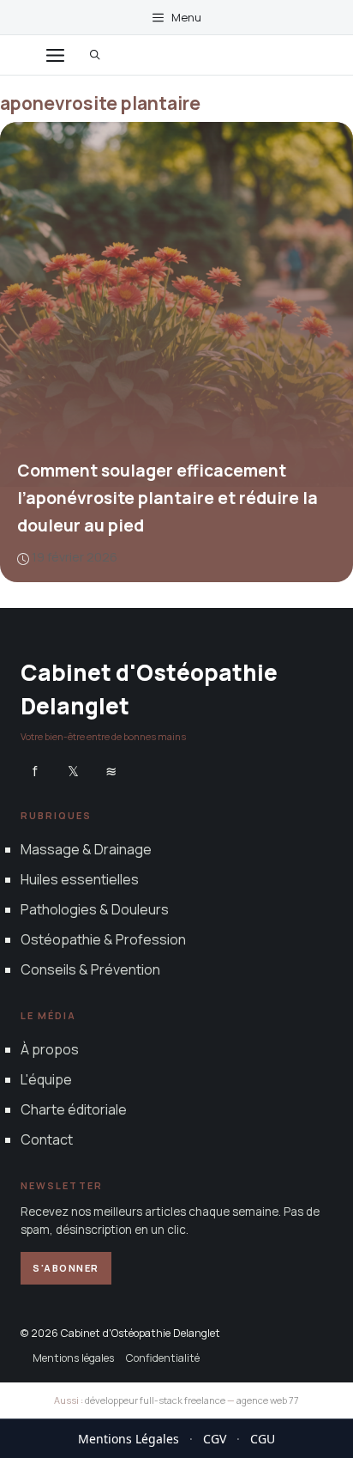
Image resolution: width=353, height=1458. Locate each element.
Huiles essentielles (80, 878)
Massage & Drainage (86, 848)
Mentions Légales (128, 1439)
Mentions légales (73, 1358)
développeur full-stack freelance (155, 1400)
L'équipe (46, 1079)
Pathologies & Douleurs (95, 909)
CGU (262, 1439)
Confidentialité (163, 1358)
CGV (214, 1439)
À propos (50, 1048)
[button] (95, 55)
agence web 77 (267, 1400)
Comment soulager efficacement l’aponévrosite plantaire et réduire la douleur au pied (167, 498)
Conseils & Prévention (90, 969)
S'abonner (66, 1267)
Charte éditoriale (74, 1109)
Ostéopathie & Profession (103, 939)
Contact (47, 1139)
